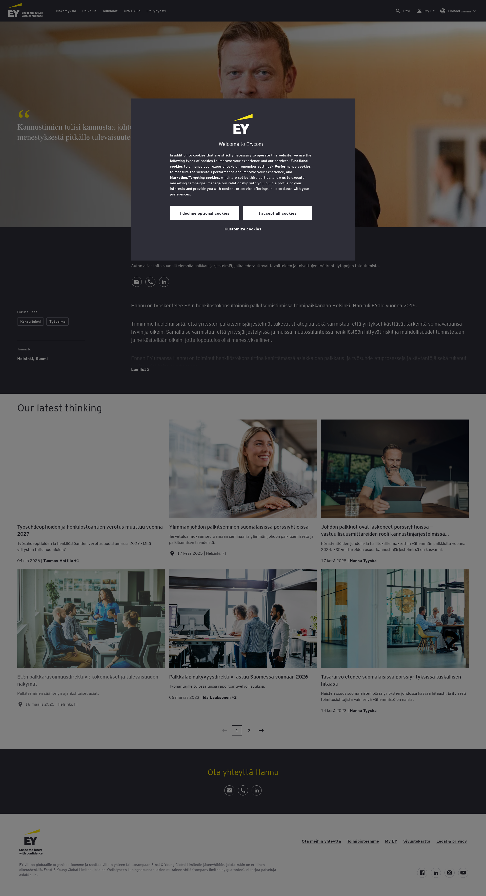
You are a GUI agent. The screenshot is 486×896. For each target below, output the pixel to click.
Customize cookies (243, 228)
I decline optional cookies (205, 213)
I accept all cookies (278, 213)
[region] (243, 179)
